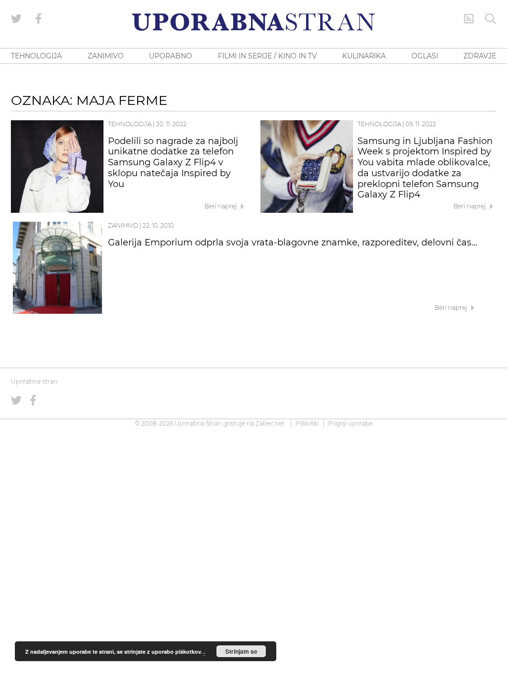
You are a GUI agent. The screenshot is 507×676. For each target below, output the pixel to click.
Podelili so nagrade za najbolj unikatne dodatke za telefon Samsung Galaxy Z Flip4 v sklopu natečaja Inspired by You (173, 163)
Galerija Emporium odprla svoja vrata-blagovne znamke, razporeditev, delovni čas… (292, 242)
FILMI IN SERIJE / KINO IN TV (267, 55)
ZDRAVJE (479, 55)
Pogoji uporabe (350, 423)
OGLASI (424, 55)
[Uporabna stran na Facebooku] (38, 18)
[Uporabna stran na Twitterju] (16, 18)
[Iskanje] (490, 18)
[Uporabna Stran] (253, 22)
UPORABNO (170, 55)
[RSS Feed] (468, 18)
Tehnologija (130, 124)
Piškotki (307, 423)
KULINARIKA (364, 55)
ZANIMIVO (106, 55)
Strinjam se (241, 651)
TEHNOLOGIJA (36, 55)
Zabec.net (270, 423)
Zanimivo (123, 225)
